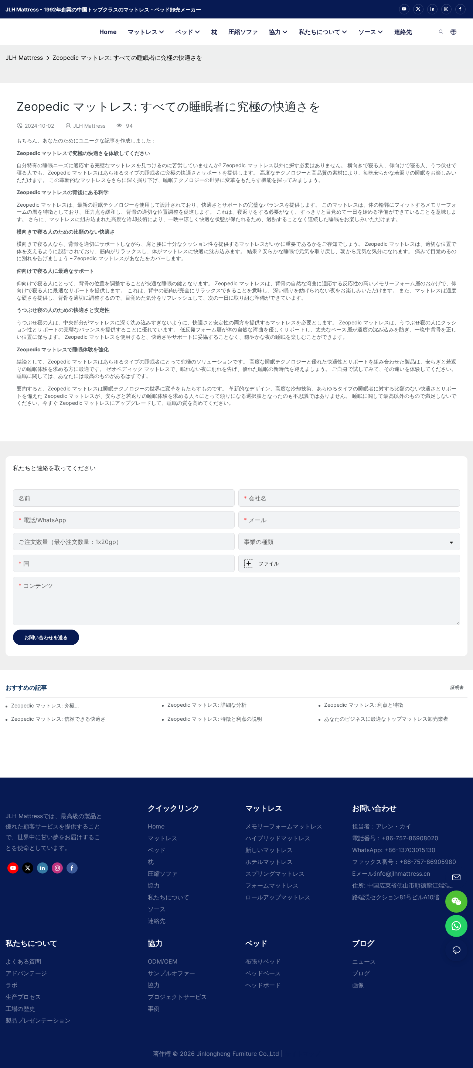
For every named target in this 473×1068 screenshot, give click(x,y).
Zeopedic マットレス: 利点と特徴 (363, 705)
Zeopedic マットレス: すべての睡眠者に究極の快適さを (127, 57)
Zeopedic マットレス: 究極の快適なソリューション (45, 705)
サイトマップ (302, 1053)
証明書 (457, 687)
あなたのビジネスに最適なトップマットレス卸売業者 (386, 719)
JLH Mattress (24, 57)
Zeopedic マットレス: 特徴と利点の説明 (214, 719)
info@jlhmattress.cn (402, 873)
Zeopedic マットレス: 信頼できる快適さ (58, 719)
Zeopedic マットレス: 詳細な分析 (206, 705)
